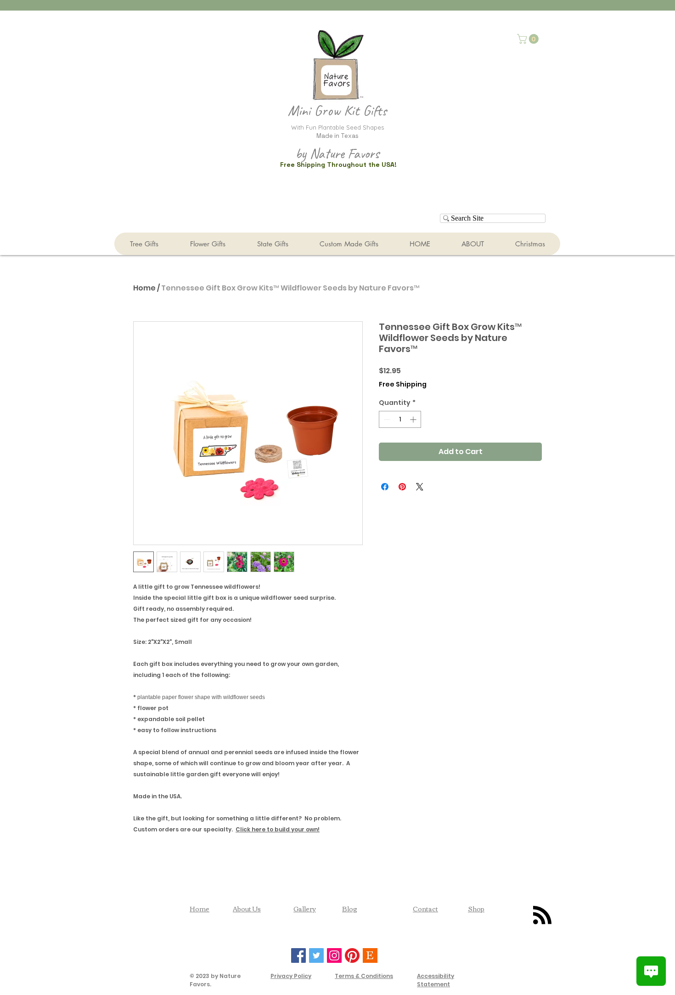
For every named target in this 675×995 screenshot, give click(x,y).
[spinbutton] (400, 419)
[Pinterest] (352, 955)
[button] (529, 39)
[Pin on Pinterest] (402, 486)
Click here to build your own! (278, 829)
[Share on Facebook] (384, 486)
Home (144, 288)
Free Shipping (403, 384)
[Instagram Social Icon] (334, 955)
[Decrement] (386, 419)
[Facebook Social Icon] (298, 955)
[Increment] (414, 419)
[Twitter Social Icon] (316, 955)
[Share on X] (419, 486)
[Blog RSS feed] (542, 915)
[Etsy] (370, 955)
